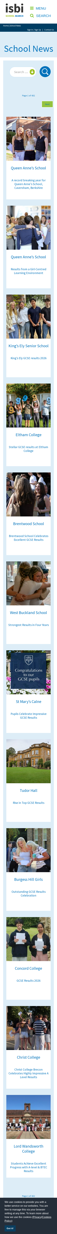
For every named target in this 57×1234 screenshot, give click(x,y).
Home (5, 25)
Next (47, 104)
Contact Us (49, 29)
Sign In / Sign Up (34, 29)
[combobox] (23, 72)
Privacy (37, 1217)
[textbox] (22, 72)
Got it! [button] (10, 1228)
